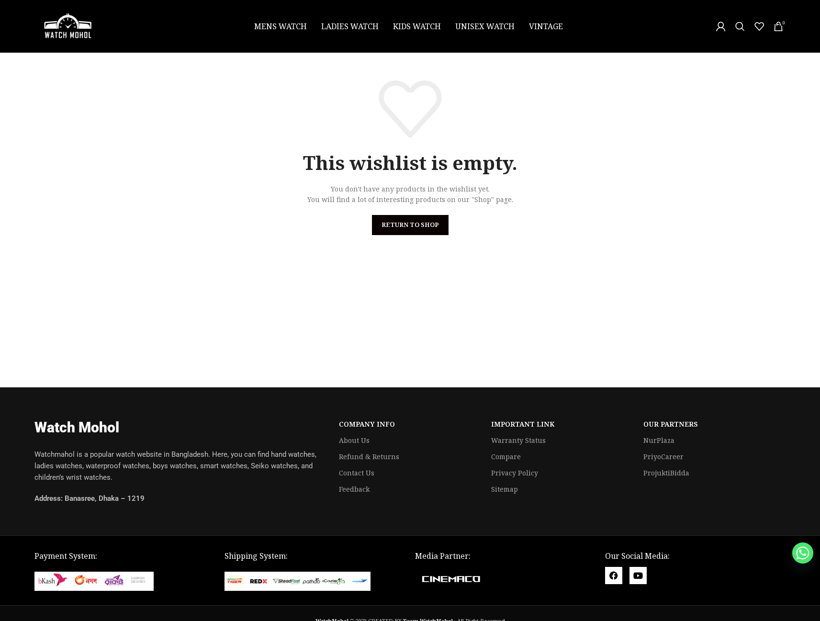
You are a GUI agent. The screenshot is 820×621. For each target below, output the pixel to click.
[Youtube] (638, 575)
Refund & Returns (369, 456)
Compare (506, 456)
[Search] (740, 26)
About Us (354, 440)
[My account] (720, 26)
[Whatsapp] (802, 553)
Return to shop (410, 224)
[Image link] (94, 580)
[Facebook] (613, 575)
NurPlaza (658, 440)
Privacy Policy (514, 472)
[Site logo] (67, 25)
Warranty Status (518, 440)
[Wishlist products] (759, 26)
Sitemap (504, 489)
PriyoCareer (663, 456)
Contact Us (356, 472)
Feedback (354, 489)
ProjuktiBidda (666, 472)
